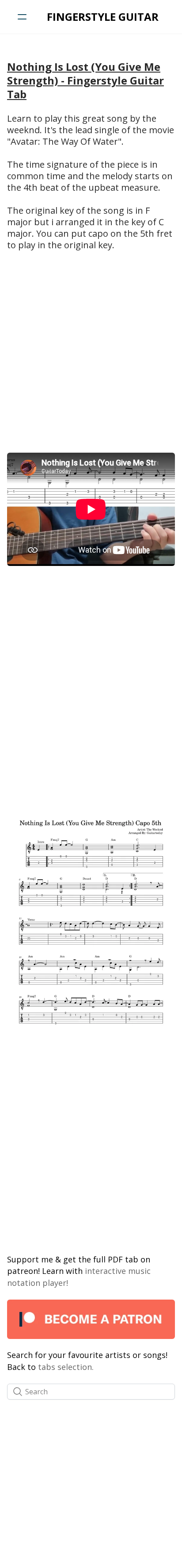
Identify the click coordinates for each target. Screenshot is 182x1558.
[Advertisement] (91, 351)
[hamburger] (22, 17)
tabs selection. (66, 1367)
